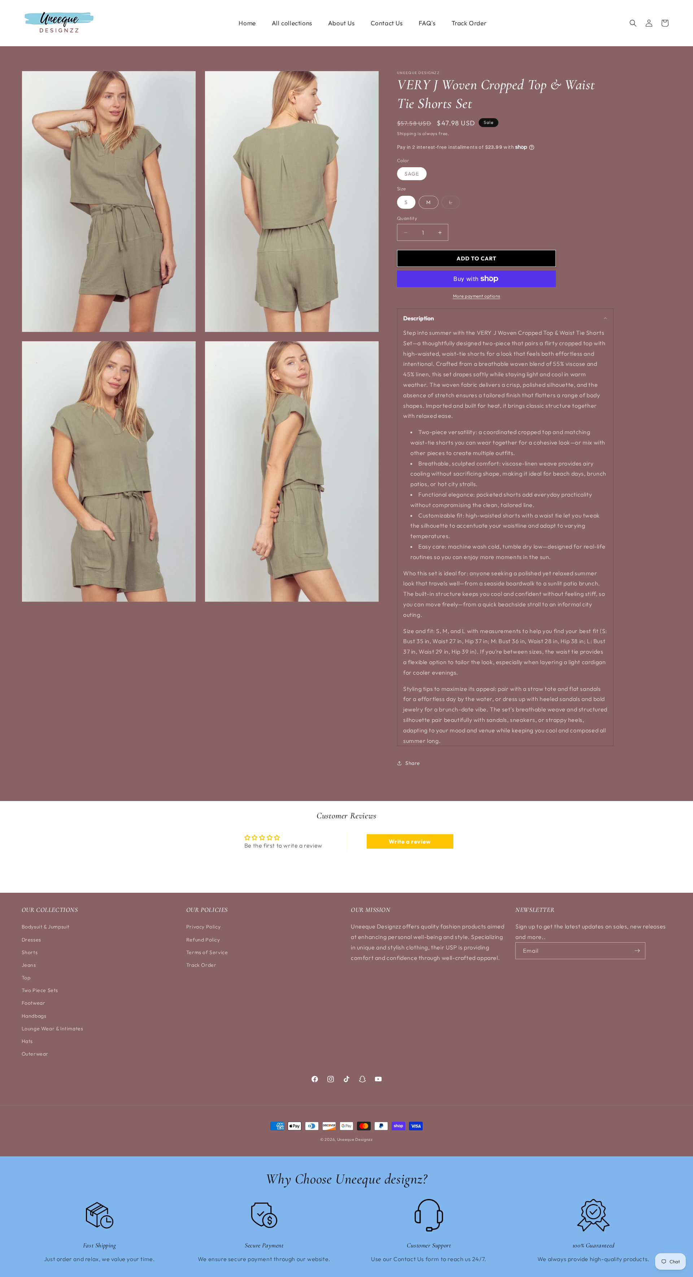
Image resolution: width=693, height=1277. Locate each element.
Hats (27, 1041)
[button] (633, 23)
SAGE (412, 173)
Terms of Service (207, 952)
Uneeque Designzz (355, 1139)
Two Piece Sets (40, 990)
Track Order (201, 965)
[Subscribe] (637, 950)
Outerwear (35, 1054)
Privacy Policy (203, 926)
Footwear (33, 1003)
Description (418, 318)
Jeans (29, 965)
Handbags (34, 1016)
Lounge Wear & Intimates (52, 1028)
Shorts (30, 952)
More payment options (476, 296)
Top (26, 977)
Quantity (407, 218)
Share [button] (412, 763)
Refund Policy (203, 939)
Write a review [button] (410, 841)
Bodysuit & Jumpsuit (46, 926)
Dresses (31, 939)
